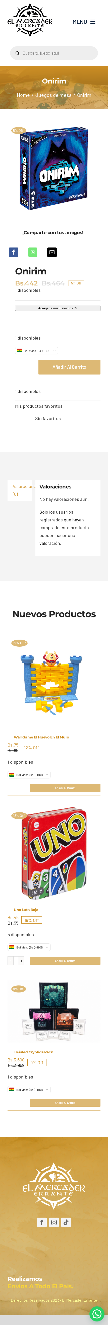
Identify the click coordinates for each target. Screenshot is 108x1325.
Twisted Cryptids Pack (33, 1052)
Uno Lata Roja (26, 909)
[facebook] (42, 1222)
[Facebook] (14, 252)
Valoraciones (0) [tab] (22, 490)
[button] (96, 1313)
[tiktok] (66, 1222)
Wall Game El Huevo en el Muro (41, 737)
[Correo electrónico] (52, 252)
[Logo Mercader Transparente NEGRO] (30, 5)
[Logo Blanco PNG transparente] (54, 1165)
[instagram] (54, 1222)
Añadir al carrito (69, 367)
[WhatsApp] (32, 252)
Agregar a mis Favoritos (56, 308)
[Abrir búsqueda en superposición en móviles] (54, 53)
